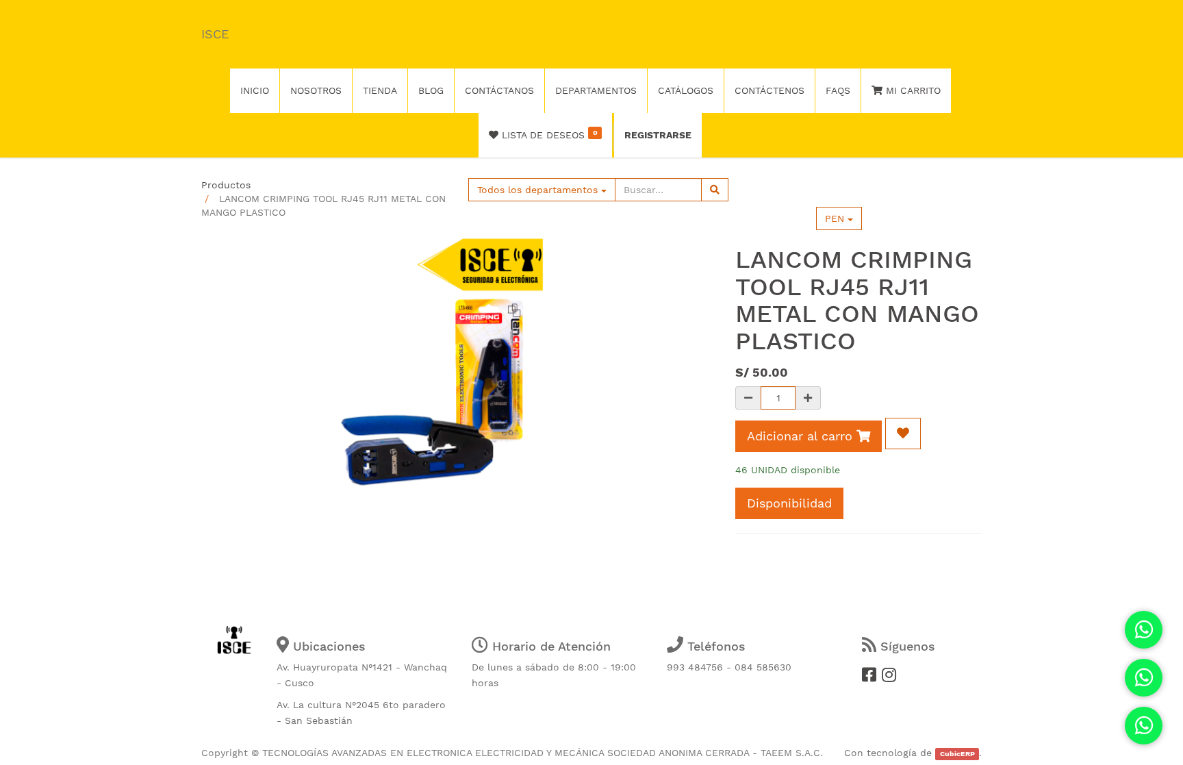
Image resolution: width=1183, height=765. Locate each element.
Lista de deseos (547, 134)
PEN (836, 218)
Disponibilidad (789, 503)
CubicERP (957, 753)
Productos (226, 184)
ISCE (215, 34)
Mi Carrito (911, 90)
